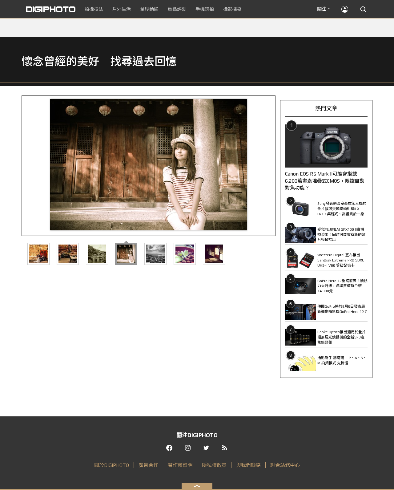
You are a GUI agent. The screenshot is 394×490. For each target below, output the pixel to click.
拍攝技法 (94, 9)
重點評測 (177, 9)
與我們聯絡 (248, 465)
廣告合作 (148, 465)
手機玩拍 (204, 9)
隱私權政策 (214, 465)
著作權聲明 (180, 465)
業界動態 (149, 9)
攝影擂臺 (232, 9)
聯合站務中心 (285, 465)
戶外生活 (121, 9)
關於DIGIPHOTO (111, 465)
